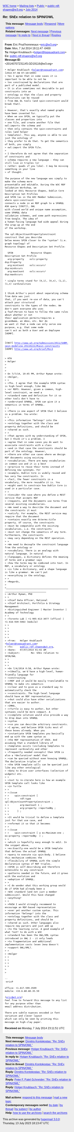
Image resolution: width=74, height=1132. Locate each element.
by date (53, 1105)
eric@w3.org (48, 44)
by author (35, 1109)
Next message (40, 31)
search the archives (55, 1112)
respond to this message (37, 1097)
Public (41, 5)
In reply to (24, 35)
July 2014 (32, 9)
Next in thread (41, 35)
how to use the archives (27, 1112)
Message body (34, 23)
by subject (21, 1109)
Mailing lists (26, 5)
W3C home (10, 5)
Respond (50, 23)
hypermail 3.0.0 (50, 1119)
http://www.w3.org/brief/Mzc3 (33, 349)
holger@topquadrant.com (49, 52)
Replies (56, 35)
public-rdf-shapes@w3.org (26, 56)
